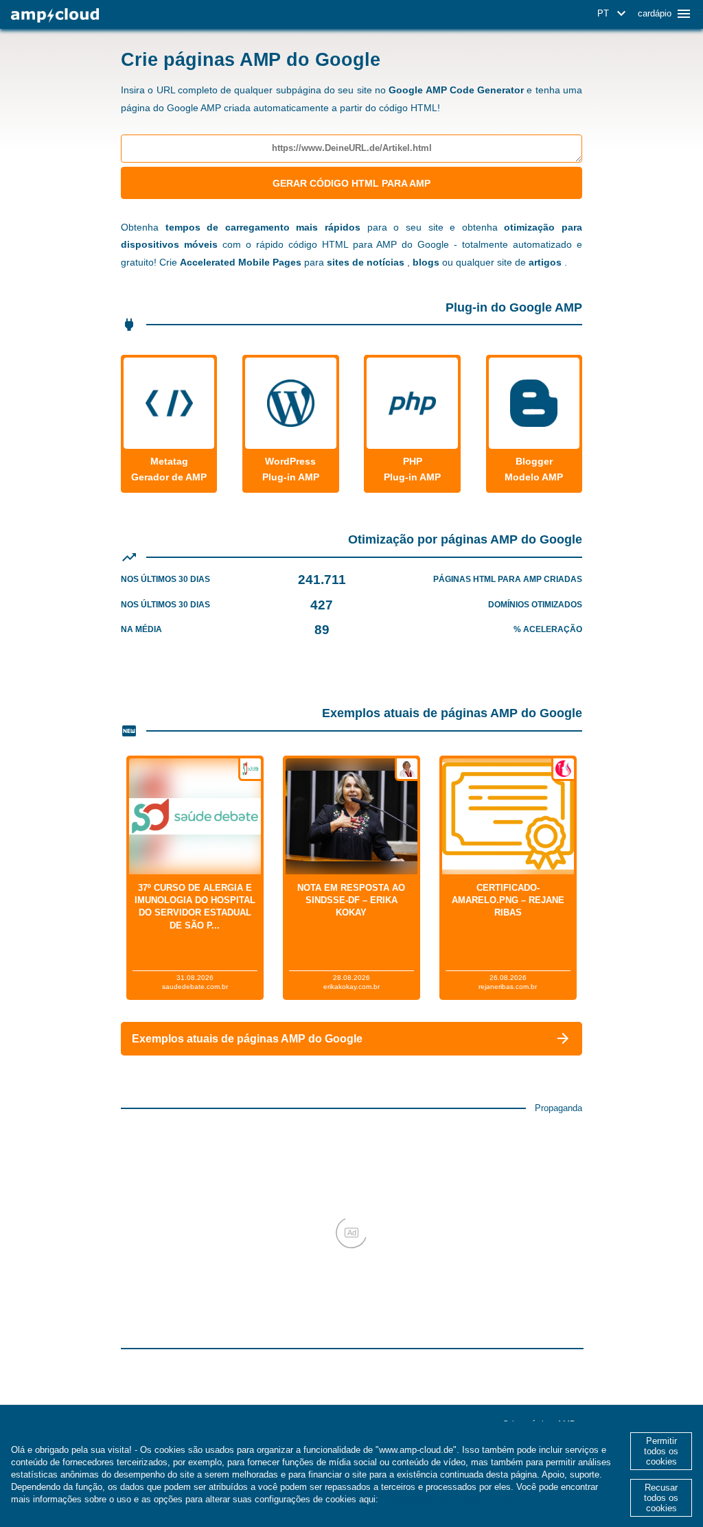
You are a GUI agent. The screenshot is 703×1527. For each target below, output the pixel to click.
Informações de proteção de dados (455, 1499)
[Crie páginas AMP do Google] (55, 15)
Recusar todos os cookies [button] (661, 1497)
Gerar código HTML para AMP (351, 183)
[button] (613, 13)
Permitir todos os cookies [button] (661, 1451)
